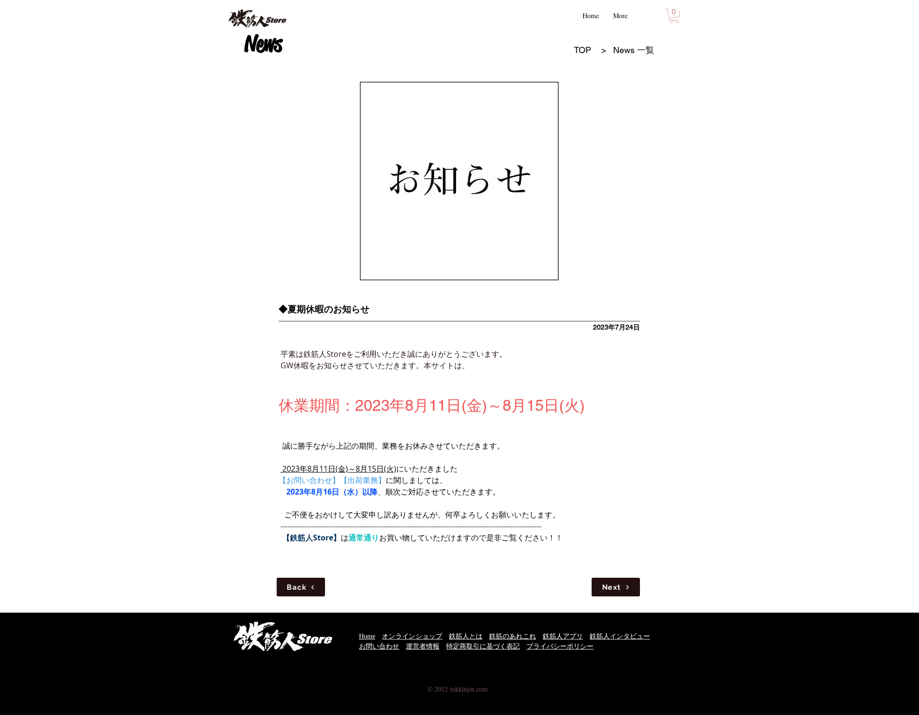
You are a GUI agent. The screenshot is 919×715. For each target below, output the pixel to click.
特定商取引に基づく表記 (483, 646)
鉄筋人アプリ (563, 636)
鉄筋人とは (465, 636)
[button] (674, 16)
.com (481, 688)
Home (367, 636)
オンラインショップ (412, 636)
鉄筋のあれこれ (512, 636)
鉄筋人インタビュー (620, 636)
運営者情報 (422, 646)
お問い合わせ (379, 646)
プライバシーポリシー (560, 646)
